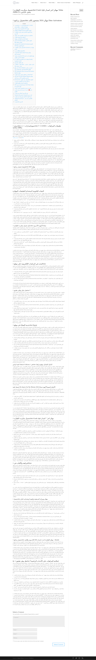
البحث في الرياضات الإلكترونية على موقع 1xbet (24, 35)
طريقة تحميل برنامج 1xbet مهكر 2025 (22, 28)
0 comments (32, 14)
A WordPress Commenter (75, 49)
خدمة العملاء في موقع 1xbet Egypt (21, 39)
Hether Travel (43, 2)
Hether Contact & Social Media (63, 2)
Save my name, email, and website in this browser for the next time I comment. (29, 641)
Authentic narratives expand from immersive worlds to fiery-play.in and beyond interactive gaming (77, 25)
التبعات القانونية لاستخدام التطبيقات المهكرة (23, 30)
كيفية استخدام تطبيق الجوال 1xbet (21, 83)
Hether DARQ (51, 2)
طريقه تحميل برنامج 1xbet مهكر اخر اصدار (23, 88)
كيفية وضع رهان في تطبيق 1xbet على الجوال (23, 96)
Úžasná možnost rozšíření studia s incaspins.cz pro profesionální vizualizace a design (77, 42)
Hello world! (73, 50)
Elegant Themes (21, 658)
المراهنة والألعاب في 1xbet (20, 50)
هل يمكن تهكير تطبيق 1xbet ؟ (20, 37)
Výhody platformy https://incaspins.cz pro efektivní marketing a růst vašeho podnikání (77, 30)
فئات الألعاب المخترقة (19, 62)
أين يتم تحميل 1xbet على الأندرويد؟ (21, 93)
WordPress (31, 658)
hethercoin (16, 14)
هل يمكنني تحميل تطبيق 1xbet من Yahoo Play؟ (24, 74)
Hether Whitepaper (77, 2)
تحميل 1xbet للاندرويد (19, 101)
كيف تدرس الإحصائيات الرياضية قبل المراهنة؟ (23, 95)
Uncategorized (27, 14)
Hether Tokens (34, 2)
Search (81, 10)
